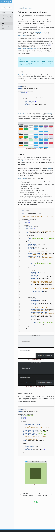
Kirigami (3, 12)
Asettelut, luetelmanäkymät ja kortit (7, 16)
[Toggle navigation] (53, 1)
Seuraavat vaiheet (7, 21)
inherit (49, 168)
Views (23, 160)
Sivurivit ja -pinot (6, 26)
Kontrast (49, 61)
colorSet (20, 80)
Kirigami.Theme (22, 35)
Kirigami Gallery (22, 113)
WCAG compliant (25, 64)
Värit (3, 23)
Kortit (3, 28)
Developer (6, 2)
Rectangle (37, 32)
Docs (19, 8)
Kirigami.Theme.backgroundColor (27, 48)
